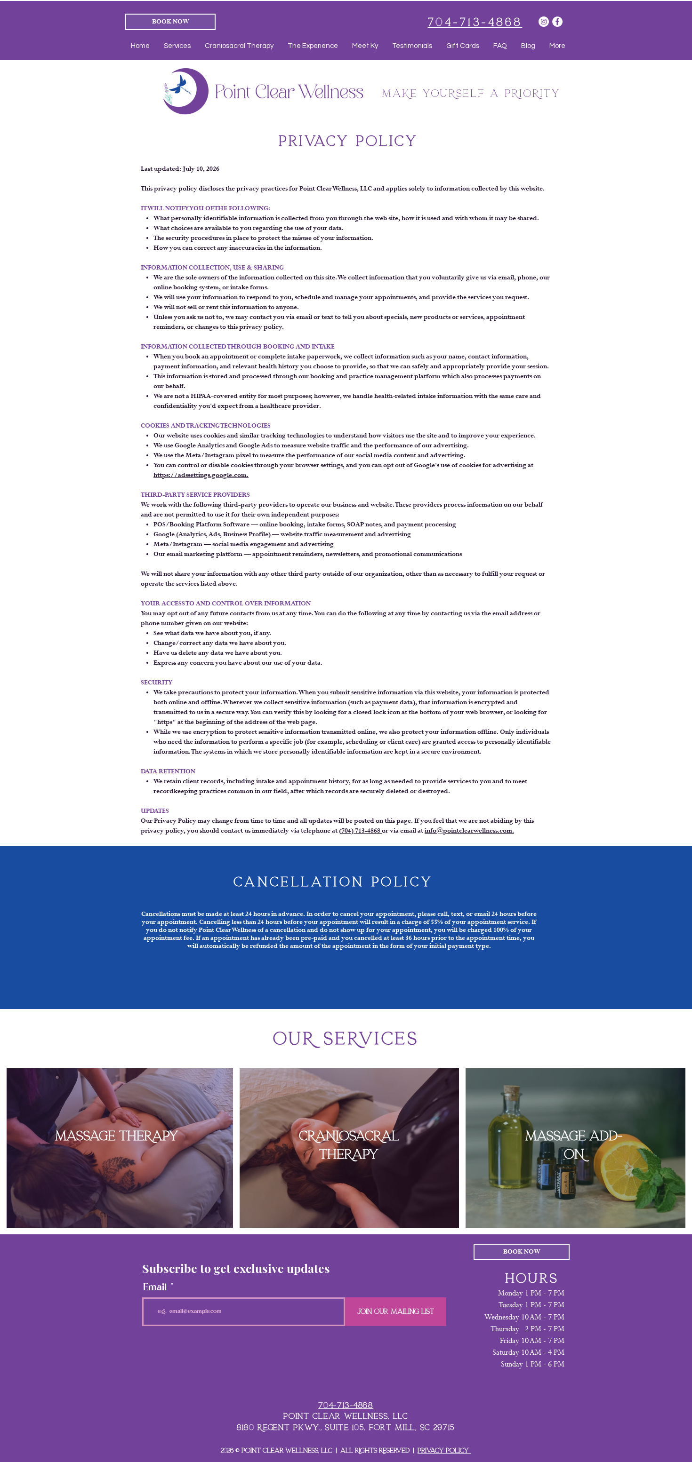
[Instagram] (544, 21)
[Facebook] (557, 21)
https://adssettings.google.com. (201, 475)
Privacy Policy (444, 1450)
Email (155, 1288)
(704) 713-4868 (360, 831)
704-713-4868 (345, 1405)
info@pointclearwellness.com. (469, 831)
